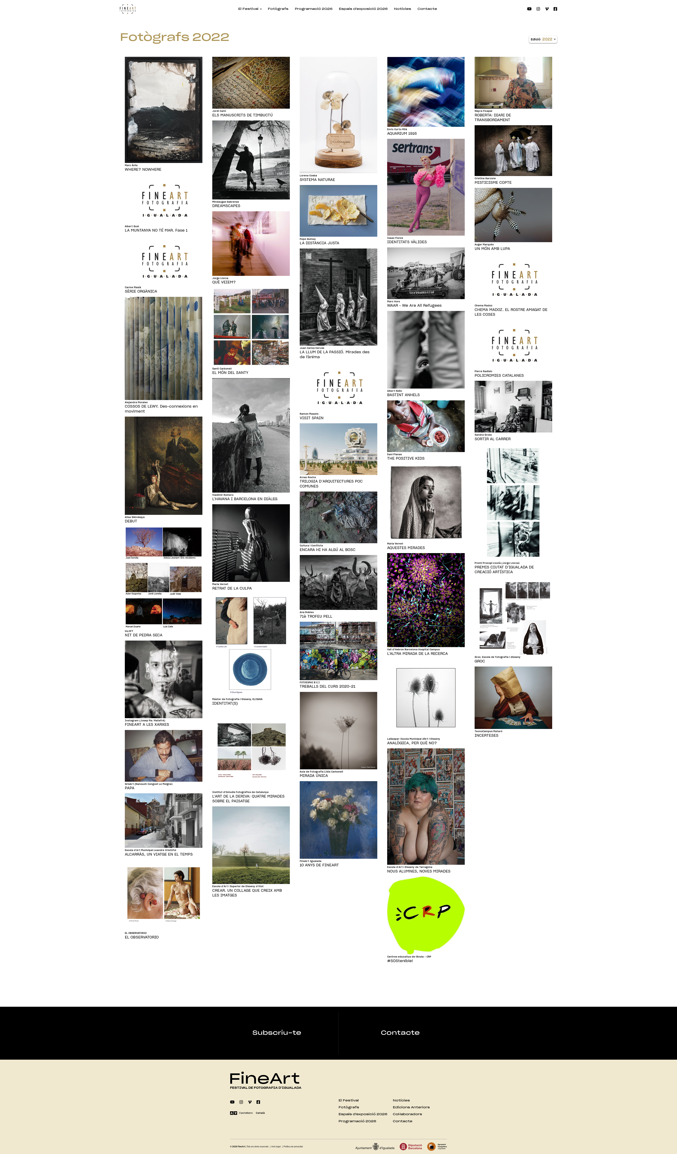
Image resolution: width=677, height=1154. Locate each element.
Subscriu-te (276, 1033)
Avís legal (276, 1146)
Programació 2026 (314, 8)
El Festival (248, 8)
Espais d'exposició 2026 (363, 8)
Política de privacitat (293, 1146)
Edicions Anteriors (411, 1107)
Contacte (427, 8)
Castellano (246, 1113)
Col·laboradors (407, 1114)
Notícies (402, 8)
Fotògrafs (278, 8)
